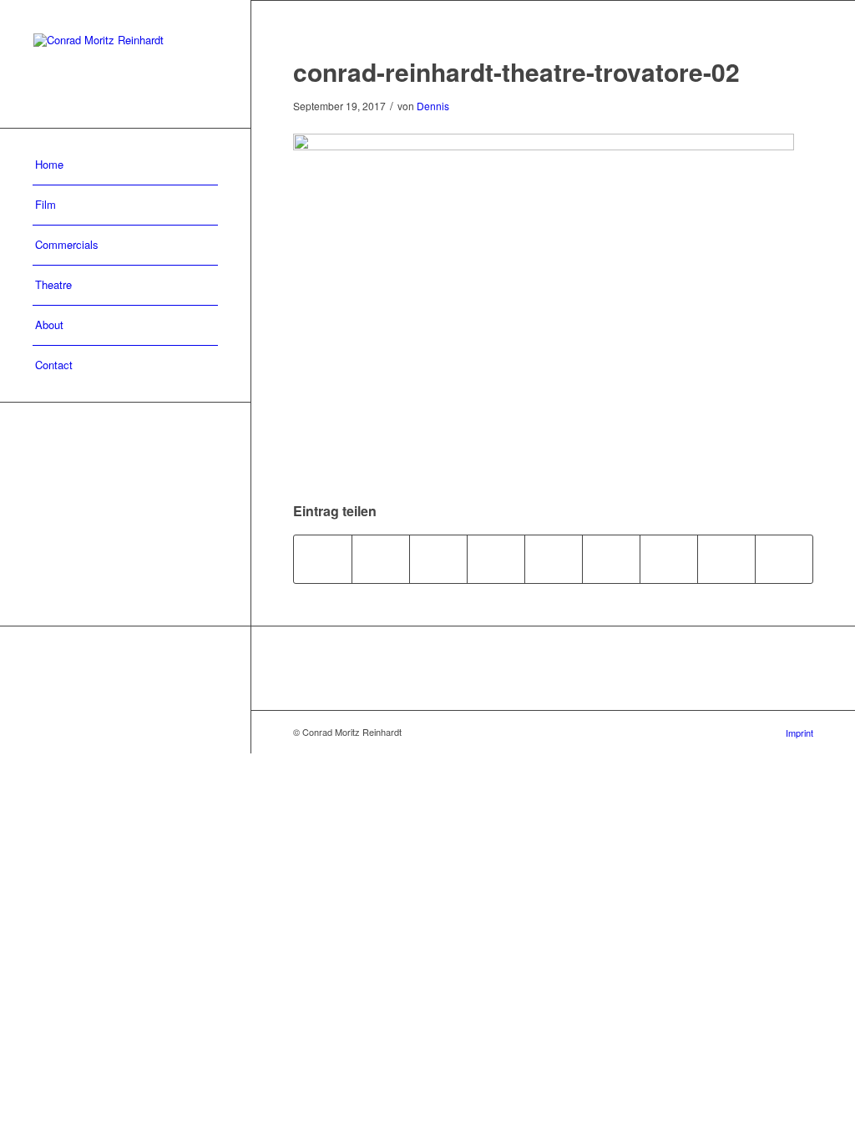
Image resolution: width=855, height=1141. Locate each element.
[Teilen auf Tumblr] (611, 558)
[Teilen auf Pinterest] (496, 558)
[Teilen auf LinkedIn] (553, 558)
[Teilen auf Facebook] (323, 558)
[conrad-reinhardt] (125, 63)
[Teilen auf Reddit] (726, 558)
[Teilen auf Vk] (668, 558)
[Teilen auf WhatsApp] (438, 558)
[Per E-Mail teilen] (784, 558)
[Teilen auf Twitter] (380, 558)
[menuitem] (125, 165)
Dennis (433, 106)
